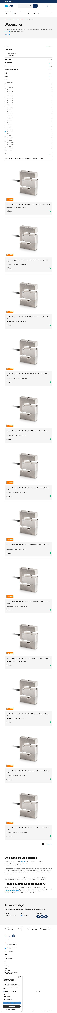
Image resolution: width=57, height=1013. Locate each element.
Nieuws (29, 12)
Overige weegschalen (22, 19)
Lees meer (7, 34)
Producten (8, 12)
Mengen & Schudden (10, 978)
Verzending (8, 970)
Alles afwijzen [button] (11, 1006)
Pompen (7, 981)
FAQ (39, 12)
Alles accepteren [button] (12, 1003)
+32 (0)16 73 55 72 (11, 915)
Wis (49, 49)
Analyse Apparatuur (10, 984)
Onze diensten (9, 958)
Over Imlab (45, 12)
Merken (15, 12)
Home (6, 19)
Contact (35, 12)
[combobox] (25, 6)
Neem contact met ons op (12, 890)
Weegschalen (12, 19)
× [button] (20, 976)
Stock (6, 965)
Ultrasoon (7, 986)
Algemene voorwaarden (11, 972)
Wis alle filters (48, 46)
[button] (12, 1009)
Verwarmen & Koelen (10, 979)
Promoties (23, 12)
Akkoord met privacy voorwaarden (15, 1000)
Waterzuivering (9, 983)
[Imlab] (9, 5)
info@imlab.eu (26, 915)
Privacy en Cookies (48, 1011)
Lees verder (10, 988)
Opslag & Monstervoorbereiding (13, 988)
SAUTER (7, 32)
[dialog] (11, 993)
